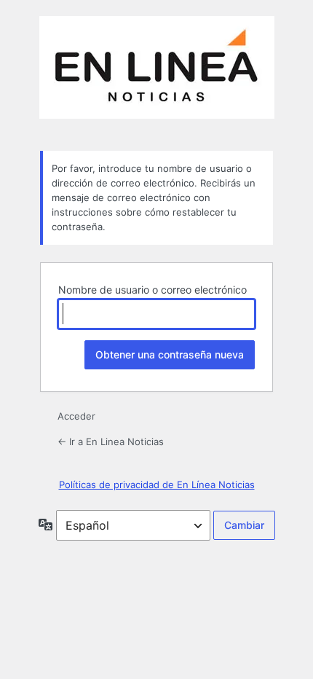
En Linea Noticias (156, 74)
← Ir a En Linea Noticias (111, 441)
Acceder (76, 416)
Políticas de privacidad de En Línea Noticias (157, 484)
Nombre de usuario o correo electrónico (152, 289)
